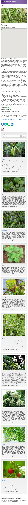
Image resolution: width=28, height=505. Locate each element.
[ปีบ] (14, 362)
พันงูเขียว (4, 338)
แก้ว (3, 409)
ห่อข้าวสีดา (4, 297)
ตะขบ (3, 480)
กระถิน (3, 159)
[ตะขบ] (14, 469)
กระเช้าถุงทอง (5, 230)
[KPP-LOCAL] (2, 5)
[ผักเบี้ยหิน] (14, 184)
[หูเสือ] (14, 254)
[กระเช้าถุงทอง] (14, 220)
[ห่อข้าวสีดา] (14, 287)
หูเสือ (3, 265)
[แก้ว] (14, 399)
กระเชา (3, 444)
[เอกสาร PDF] (2, 129)
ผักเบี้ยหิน (4, 194)
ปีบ (2, 372)
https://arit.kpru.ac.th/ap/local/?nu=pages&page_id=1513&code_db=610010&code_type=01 (13, 118)
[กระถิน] (14, 149)
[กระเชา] (14, 435)
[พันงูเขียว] (14, 325)
